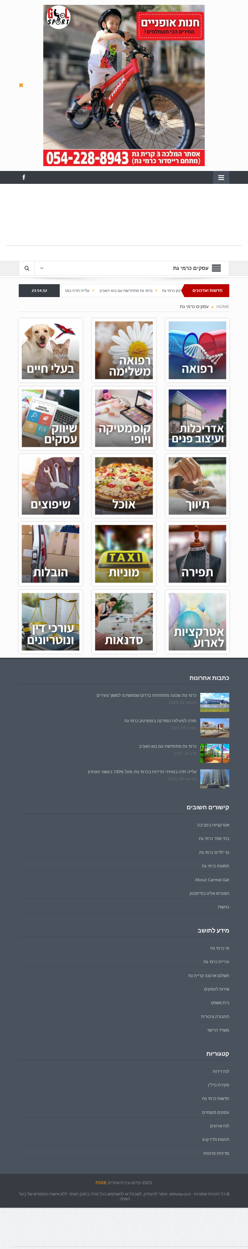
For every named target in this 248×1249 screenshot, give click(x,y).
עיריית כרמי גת (216, 961)
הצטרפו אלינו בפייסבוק (209, 893)
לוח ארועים (219, 1126)
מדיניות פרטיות (216, 1153)
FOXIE (101, 1182)
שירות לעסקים (216, 989)
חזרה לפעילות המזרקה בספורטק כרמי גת (160, 721)
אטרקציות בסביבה (213, 825)
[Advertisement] (124, 230)
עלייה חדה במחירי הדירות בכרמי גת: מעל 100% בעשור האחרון (76, 290)
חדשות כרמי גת (215, 1098)
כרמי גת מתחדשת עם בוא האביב (163, 290)
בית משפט (220, 1002)
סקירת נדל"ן (218, 1085)
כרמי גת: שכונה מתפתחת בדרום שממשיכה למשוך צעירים (147, 695)
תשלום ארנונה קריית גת (208, 975)
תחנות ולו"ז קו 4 (215, 1139)
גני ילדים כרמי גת (214, 852)
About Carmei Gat (212, 880)
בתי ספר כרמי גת (214, 838)
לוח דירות (221, 1071)
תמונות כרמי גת (215, 866)
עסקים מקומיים (215, 1112)
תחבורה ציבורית (215, 1016)
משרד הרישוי (218, 1030)
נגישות (223, 907)
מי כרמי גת (219, 948)
